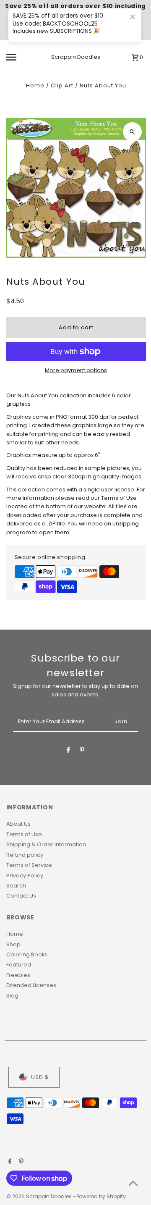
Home (35, 85)
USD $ (40, 1077)
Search (16, 885)
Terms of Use (24, 834)
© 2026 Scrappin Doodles (39, 1196)
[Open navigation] (17, 57)
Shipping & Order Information (46, 844)
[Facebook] (68, 751)
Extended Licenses (31, 985)
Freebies (18, 975)
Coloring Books (26, 954)
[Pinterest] (82, 751)
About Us (18, 823)
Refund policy (24, 854)
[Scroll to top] (133, 1182)
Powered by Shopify (101, 1196)
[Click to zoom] (132, 131)
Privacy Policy (24, 875)
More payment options (76, 370)
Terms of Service (29, 865)
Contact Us (21, 895)
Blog (12, 995)
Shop (13, 944)
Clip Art (62, 85)
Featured (18, 964)
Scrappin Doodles (75, 56)
